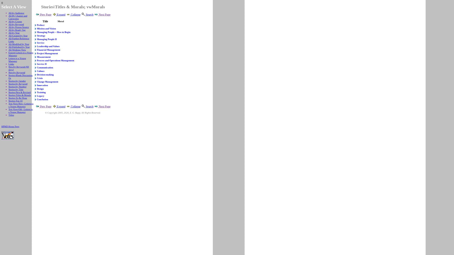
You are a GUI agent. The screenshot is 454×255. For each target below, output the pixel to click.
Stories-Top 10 (16, 101)
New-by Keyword (17, 72)
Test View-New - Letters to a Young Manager (21, 105)
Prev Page (45, 14)
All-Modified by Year (19, 44)
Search (89, 14)
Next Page (104, 14)
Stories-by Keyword (18, 84)
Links (11, 64)
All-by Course (15, 21)
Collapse (75, 14)
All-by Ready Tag (17, 30)
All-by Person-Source (19, 27)
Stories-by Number (17, 86)
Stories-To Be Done (18, 98)
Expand (60, 14)
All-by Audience (16, 13)
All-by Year (14, 33)
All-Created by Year (18, 35)
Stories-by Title (16, 89)
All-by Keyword (16, 24)
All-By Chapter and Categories (18, 17)
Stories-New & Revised (20, 92)
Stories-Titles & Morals (20, 95)
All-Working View (17, 50)
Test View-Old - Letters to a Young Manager (21, 111)
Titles (11, 115)
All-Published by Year (19, 47)
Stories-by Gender (17, 81)
